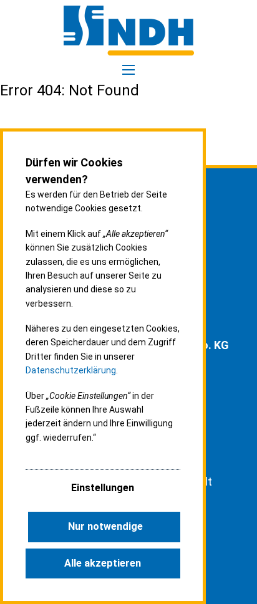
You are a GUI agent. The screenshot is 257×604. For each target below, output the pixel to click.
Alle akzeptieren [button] (102, 563)
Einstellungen (102, 488)
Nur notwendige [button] (105, 526)
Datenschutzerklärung (71, 370)
